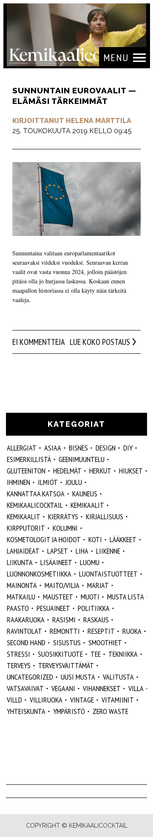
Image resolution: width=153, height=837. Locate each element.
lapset (57, 551)
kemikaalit (87, 505)
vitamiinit (118, 700)
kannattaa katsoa (36, 493)
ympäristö (69, 711)
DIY (128, 448)
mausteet (58, 597)
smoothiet (105, 642)
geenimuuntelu (82, 459)
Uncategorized (30, 677)
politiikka (94, 608)
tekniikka (123, 654)
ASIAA (52, 448)
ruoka (132, 631)
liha (82, 551)
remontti (65, 631)
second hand (26, 642)
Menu (116, 57)
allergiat (22, 448)
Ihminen (18, 482)
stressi (18, 654)
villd (14, 700)
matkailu (21, 597)
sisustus (67, 642)
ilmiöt (48, 482)
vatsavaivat (25, 688)
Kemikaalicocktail (35, 505)
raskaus (96, 619)
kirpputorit (26, 528)
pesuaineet (53, 608)
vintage (82, 700)
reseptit (101, 631)
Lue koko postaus (100, 342)
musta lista (125, 597)
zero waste (110, 711)
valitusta (118, 677)
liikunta (20, 562)
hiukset (131, 471)
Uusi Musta (78, 677)
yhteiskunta (26, 711)
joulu (73, 482)
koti (95, 539)
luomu (89, 562)
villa (136, 688)
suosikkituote (60, 654)
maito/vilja (62, 585)
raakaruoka (26, 619)
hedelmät (67, 471)
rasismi (64, 619)
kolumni (65, 528)
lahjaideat (23, 551)
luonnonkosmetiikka (39, 574)
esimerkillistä (29, 459)
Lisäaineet (56, 562)
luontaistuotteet (108, 574)
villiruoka (46, 700)
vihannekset (102, 688)
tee (96, 654)
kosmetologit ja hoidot (44, 539)
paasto (18, 608)
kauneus (84, 493)
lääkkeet (123, 539)
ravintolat (24, 631)
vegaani (63, 688)
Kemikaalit (23, 516)
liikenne (108, 551)
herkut (100, 471)
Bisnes (78, 448)
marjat (98, 585)
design (106, 448)
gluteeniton (26, 471)
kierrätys (63, 516)
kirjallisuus (104, 516)
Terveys (19, 665)
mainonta (22, 585)
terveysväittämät (66, 665)
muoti (90, 597)
